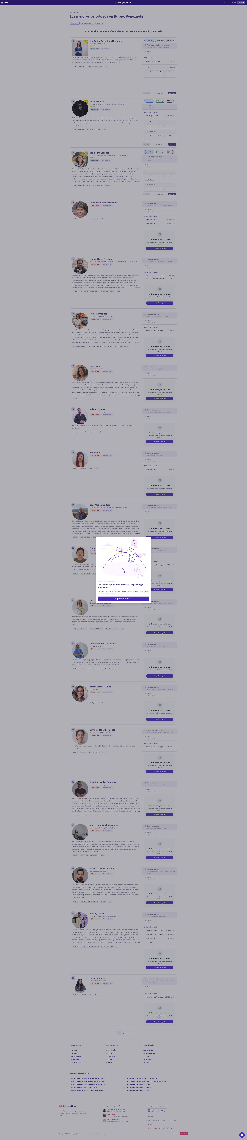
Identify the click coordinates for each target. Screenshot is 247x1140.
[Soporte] (242, 1135)
